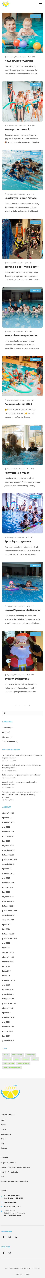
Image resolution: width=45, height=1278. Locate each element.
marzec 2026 (7, 836)
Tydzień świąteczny (17, 678)
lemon (35, 1059)
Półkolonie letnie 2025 (18, 404)
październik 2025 (9, 859)
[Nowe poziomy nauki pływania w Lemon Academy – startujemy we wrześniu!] (22, 101)
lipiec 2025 (7, 869)
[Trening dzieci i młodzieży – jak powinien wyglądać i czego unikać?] (22, 239)
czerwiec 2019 (8, 1017)
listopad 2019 (8, 999)
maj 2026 (6, 827)
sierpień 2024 (8, 920)
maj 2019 (6, 1022)
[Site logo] (5, 4)
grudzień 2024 (8, 901)
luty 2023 (6, 948)
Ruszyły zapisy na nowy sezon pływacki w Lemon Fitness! (19, 783)
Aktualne (6, 728)
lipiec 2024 (7, 924)
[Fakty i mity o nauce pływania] (22, 445)
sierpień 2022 (8, 957)
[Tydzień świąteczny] (22, 651)
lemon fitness (9, 1063)
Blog (4, 732)
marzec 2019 (7, 1031)
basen (6, 1055)
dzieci (17, 1059)
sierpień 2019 (7, 1008)
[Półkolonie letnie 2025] (22, 376)
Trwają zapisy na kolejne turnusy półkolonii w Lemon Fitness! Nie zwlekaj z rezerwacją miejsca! (21, 794)
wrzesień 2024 (8, 915)
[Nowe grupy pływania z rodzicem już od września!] (22, 33)
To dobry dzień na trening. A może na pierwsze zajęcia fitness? (22, 756)
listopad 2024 (8, 906)
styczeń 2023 (8, 952)
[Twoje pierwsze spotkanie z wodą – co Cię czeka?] (22, 307)
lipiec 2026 (7, 818)
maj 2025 (6, 878)
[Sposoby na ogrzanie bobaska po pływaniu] (22, 513)
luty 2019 (6, 1036)
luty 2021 (6, 975)
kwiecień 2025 (8, 883)
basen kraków (17, 1055)
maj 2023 (6, 943)
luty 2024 (6, 929)
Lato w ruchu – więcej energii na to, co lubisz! (21, 775)
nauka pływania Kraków (12, 1067)
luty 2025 (6, 892)
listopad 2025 (8, 855)
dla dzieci (7, 1059)
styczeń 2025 (8, 896)
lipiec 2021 (6, 971)
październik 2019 (9, 1003)
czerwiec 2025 (8, 873)
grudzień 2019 (8, 994)
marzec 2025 (7, 887)
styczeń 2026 (8, 845)
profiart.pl (26, 1274)
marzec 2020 (8, 989)
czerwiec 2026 (8, 822)
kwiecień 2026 (8, 832)
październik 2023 (9, 938)
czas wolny (30, 1055)
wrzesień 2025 (8, 864)
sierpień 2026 (8, 813)
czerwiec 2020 (8, 980)
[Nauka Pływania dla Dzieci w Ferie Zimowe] (22, 582)
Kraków (26, 1059)
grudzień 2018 (8, 1041)
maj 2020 (6, 985)
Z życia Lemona (8, 742)
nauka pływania (23, 1063)
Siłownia (5, 737)
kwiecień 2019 (8, 1027)
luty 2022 (6, 966)
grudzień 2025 (8, 850)
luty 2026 (6, 841)
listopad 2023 (8, 934)
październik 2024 (9, 911)
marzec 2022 (7, 962)
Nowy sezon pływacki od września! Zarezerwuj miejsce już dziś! (21, 766)
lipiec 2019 (6, 1013)
